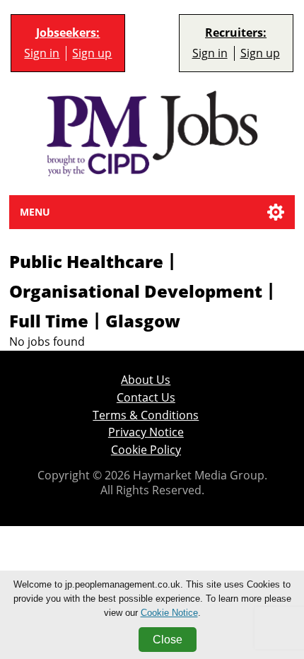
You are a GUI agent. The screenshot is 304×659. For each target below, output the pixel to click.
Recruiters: (236, 32)
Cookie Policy (146, 450)
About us (145, 380)
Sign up (92, 53)
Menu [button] (35, 211)
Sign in (41, 53)
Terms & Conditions (146, 415)
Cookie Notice (169, 612)
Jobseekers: (68, 32)
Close (167, 640)
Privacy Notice (146, 432)
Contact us (146, 397)
